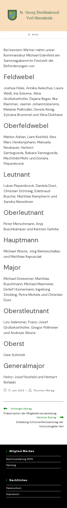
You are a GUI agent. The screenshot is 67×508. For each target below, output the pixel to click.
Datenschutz (13, 488)
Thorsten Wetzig (43, 390)
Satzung (11, 465)
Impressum (12, 494)
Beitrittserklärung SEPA (19, 459)
